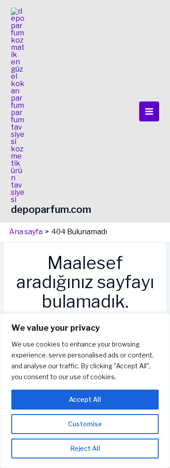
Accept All (85, 399)
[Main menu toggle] (149, 111)
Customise (85, 424)
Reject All (85, 448)
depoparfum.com (51, 209)
